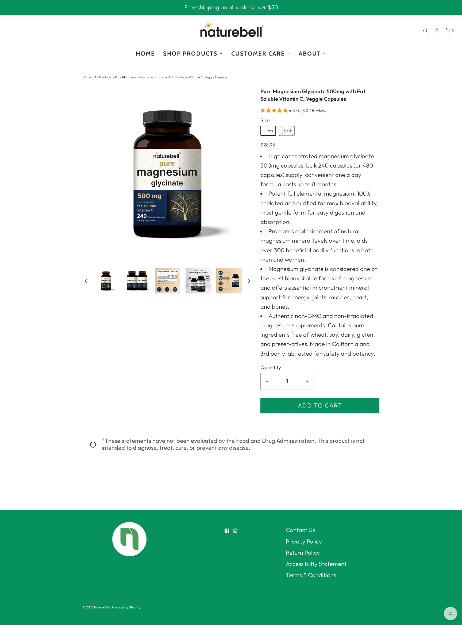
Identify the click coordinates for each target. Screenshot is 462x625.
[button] (86, 280)
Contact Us (300, 530)
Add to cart (320, 405)
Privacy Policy (304, 541)
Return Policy (303, 552)
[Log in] (437, 30)
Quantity (270, 367)
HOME (145, 53)
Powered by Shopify (125, 607)
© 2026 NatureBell (96, 607)
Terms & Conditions (311, 575)
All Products (102, 77)
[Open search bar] (425, 30)
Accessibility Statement (316, 564)
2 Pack (287, 131)
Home (87, 77)
